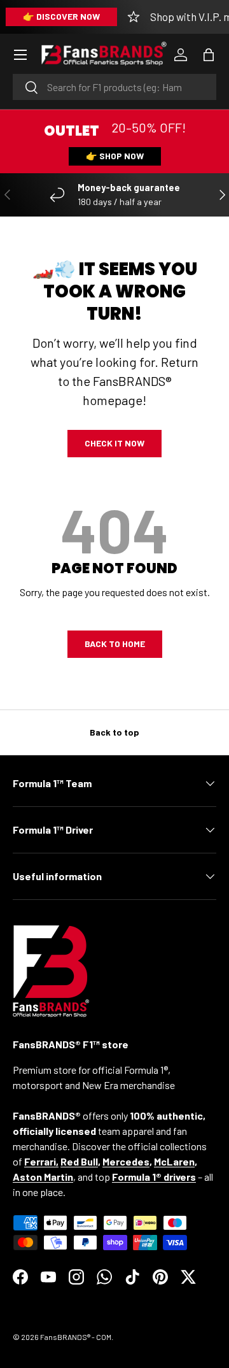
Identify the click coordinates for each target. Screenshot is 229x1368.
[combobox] (114, 87)
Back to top (114, 732)
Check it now (114, 443)
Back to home (115, 643)
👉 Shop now (115, 155)
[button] (209, 55)
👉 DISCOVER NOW (61, 16)
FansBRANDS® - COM (75, 1336)
